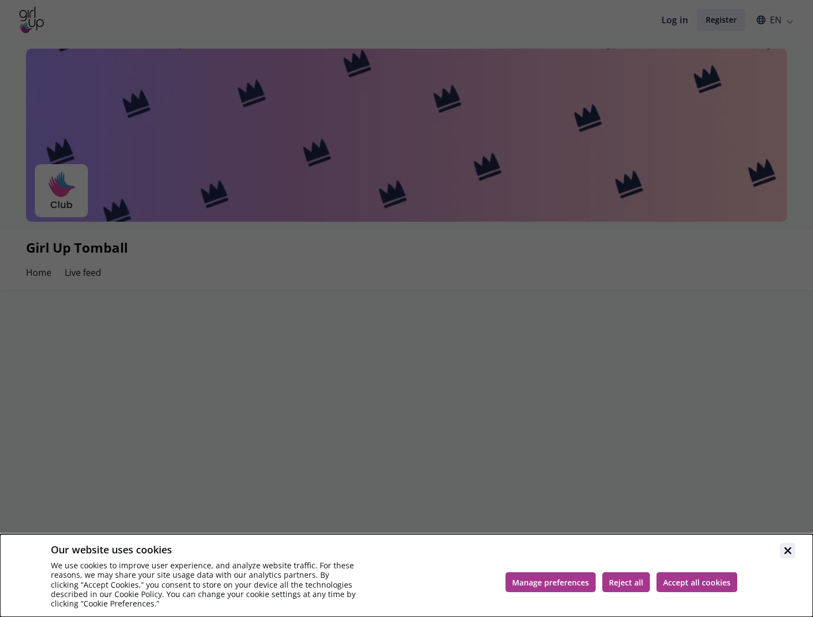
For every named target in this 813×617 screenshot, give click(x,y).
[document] (406, 575)
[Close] (787, 550)
